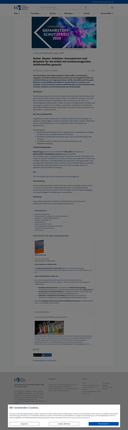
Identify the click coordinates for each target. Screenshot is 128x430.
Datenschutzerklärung (82, 417)
